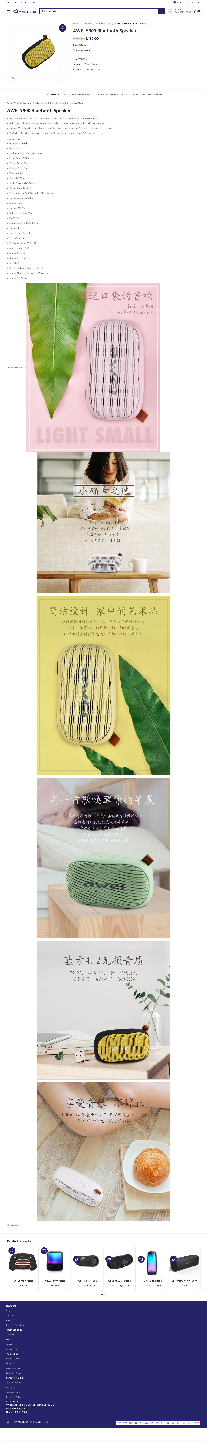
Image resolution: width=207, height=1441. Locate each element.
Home (75, 24)
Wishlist (9, 1344)
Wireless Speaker (103, 24)
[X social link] (84, 70)
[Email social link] (88, 70)
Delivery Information (15, 1325)
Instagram (10, 1363)
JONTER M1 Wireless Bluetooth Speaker (23, 1282)
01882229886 (21, 1412)
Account (10, 1335)
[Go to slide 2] (105, 1294)
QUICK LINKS (12, 1354)
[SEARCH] (161, 11)
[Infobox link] (179, 11)
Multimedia (87, 24)
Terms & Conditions (14, 1382)
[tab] (52, 93)
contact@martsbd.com (23, 1408)
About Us (10, 1315)
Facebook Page (13, 1368)
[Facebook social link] (81, 70)
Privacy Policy (12, 1387)
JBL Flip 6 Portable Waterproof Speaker (87, 1282)
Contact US (11, 1320)
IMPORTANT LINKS (14, 1378)
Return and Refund (14, 1397)
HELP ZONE (11, 1306)
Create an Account (14, 1358)
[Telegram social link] (98, 70)
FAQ (8, 1311)
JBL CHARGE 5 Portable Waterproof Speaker (119, 1282)
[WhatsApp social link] (95, 70)
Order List (10, 1339)
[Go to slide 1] (102, 1294)
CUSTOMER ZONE (14, 1330)
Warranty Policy (13, 1392)
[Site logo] (25, 11)
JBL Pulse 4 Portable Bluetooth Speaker (152, 1282)
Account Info (11, 1349)
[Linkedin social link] (91, 70)
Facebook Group (13, 1373)
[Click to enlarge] (12, 77)
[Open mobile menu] (8, 11)
